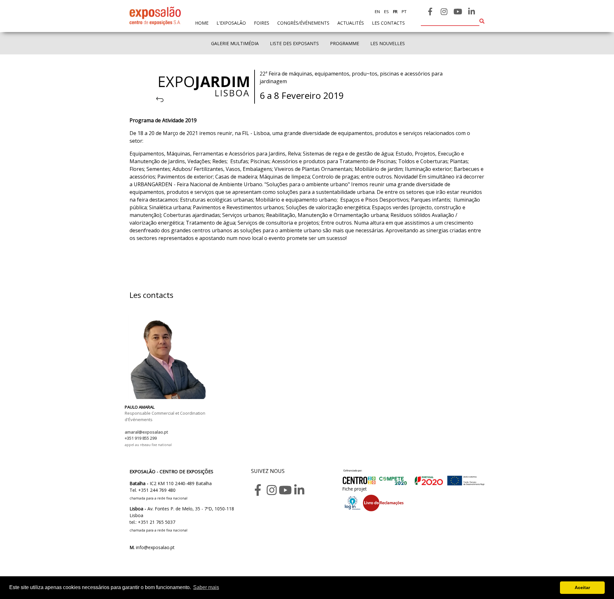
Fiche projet (354, 489)
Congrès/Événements (303, 23)
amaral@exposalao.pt (146, 432)
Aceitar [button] (582, 587)
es (386, 11)
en (377, 11)
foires (261, 23)
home (202, 23)
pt (403, 11)
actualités (350, 23)
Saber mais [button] (206, 587)
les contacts (388, 23)
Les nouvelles (387, 43)
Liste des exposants (294, 43)
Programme (344, 43)
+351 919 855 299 (141, 438)
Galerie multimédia (235, 43)
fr (395, 11)
